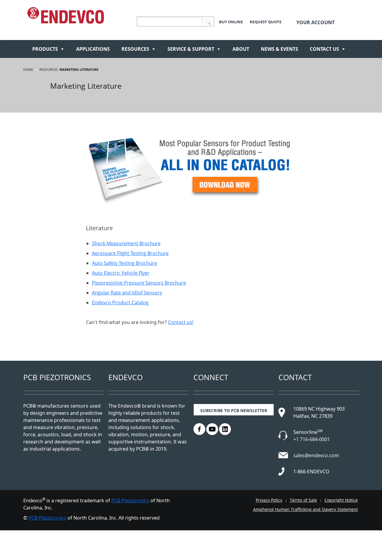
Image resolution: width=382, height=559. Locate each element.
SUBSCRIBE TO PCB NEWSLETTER (233, 410)
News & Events (279, 49)
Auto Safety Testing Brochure (124, 263)
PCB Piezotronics (130, 500)
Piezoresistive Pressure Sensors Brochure (139, 283)
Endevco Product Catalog (120, 302)
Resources (135, 49)
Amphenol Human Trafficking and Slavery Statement (305, 509)
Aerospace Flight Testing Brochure (130, 253)
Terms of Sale (303, 500)
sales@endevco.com (316, 455)
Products (45, 49)
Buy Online (231, 21)
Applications (93, 49)
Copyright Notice (341, 500)
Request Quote (265, 21)
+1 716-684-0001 (311, 439)
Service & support (190, 49)
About (240, 49)
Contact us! (180, 322)
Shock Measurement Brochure (126, 243)
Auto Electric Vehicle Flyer (121, 273)
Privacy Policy (269, 500)
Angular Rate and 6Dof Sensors (127, 292)
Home (28, 69)
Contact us (324, 49)
